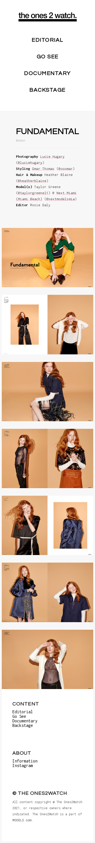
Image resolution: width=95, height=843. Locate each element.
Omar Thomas (43, 169)
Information (24, 761)
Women (20, 140)
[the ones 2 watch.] (47, 16)
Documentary (47, 73)
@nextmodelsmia (60, 199)
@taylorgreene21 (33, 193)
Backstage (47, 90)
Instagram (22, 765)
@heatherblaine (32, 181)
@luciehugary (30, 163)
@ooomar (66, 169)
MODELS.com (21, 820)
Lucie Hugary (52, 156)
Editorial (47, 40)
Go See (48, 57)
